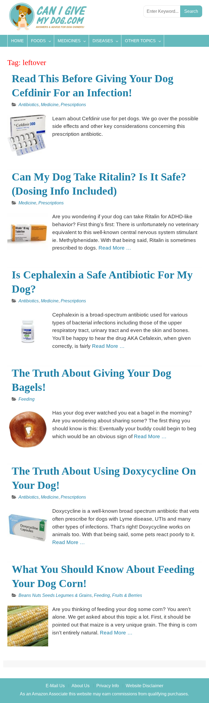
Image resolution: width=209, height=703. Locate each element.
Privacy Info (107, 685)
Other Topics (140, 40)
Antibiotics (29, 104)
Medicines (69, 40)
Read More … (115, 248)
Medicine (50, 104)
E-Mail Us (55, 685)
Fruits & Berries (127, 595)
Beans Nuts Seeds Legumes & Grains (55, 595)
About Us (81, 685)
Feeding (27, 399)
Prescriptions (73, 104)
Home (17, 40)
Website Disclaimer (144, 685)
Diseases (103, 40)
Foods (38, 40)
